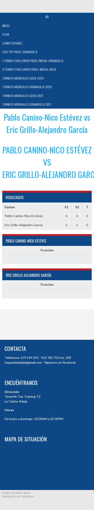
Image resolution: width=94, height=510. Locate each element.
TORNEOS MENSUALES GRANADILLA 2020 (27, 86)
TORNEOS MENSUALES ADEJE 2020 (23, 78)
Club (5, 34)
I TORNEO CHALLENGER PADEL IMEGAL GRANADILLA (32, 60)
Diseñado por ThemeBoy (18, 496)
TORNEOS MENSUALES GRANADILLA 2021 (26, 104)
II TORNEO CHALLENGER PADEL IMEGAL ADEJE (29, 69)
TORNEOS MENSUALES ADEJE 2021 (22, 95)
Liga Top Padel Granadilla (19, 51)
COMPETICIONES (12, 43)
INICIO (6, 25)
